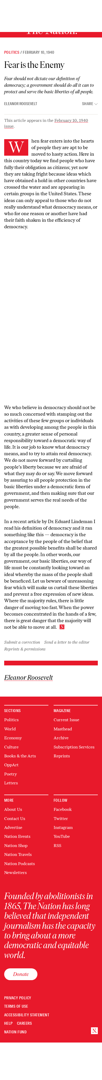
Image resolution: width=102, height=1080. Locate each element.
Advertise (13, 827)
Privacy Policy (17, 998)
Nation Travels (18, 854)
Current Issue (66, 719)
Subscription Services (74, 747)
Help (8, 1023)
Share (87, 104)
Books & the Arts (20, 755)
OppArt (11, 764)
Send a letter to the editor (66, 642)
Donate (21, 974)
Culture (11, 747)
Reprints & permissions (25, 649)
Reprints (62, 755)
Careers (24, 1023)
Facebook (63, 809)
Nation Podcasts (19, 863)
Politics (11, 52)
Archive (61, 737)
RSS (57, 845)
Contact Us (14, 818)
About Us (13, 809)
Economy (13, 737)
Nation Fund (15, 1032)
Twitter (61, 818)
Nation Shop (15, 845)
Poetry (10, 774)
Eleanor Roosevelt (20, 103)
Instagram (63, 827)
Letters (11, 782)
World (10, 728)
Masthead (63, 728)
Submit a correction (22, 642)
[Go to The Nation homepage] (94, 1030)
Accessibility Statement (26, 1015)
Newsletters (15, 872)
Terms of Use (16, 1006)
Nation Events (17, 836)
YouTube (62, 836)
